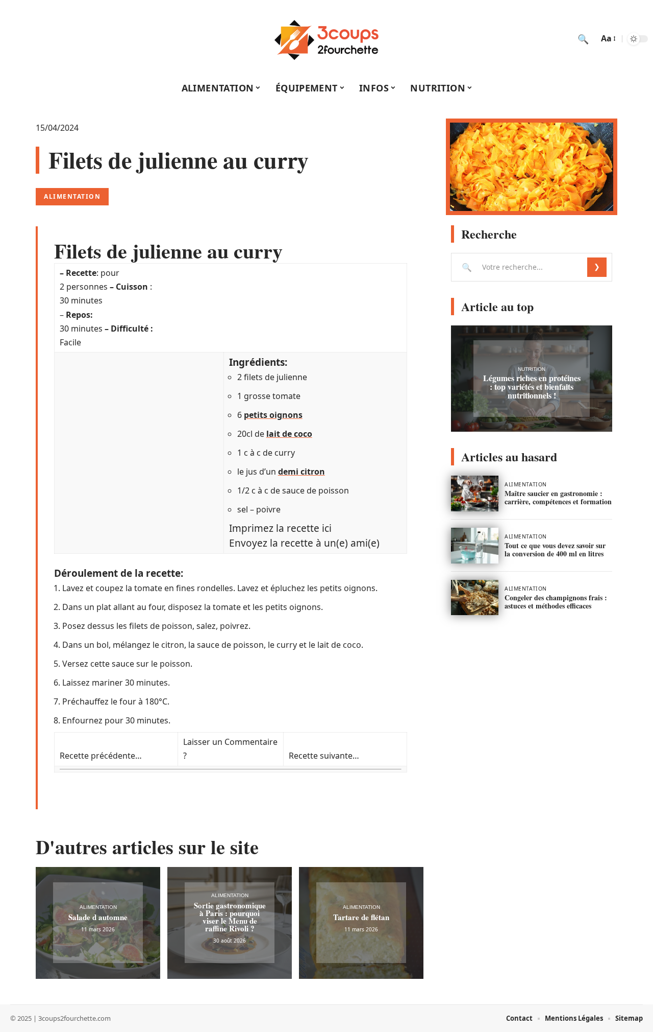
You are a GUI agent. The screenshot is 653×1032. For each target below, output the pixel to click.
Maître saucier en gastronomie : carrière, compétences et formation (558, 497)
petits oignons (273, 414)
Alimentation (72, 196)
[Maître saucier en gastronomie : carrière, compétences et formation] (474, 493)
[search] (583, 39)
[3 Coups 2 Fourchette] (326, 38)
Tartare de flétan (361, 917)
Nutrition (531, 369)
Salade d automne (98, 917)
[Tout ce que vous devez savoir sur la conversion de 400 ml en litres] (474, 546)
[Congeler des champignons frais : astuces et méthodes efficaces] (474, 598)
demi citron (301, 471)
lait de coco (289, 433)
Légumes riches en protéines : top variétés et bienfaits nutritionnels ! (532, 386)
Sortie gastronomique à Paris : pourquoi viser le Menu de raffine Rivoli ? (230, 917)
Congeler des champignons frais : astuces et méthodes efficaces (556, 601)
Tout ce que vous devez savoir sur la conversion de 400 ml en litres (555, 549)
